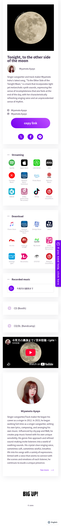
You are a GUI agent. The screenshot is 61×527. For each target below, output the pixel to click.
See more (44, 469)
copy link (30, 123)
